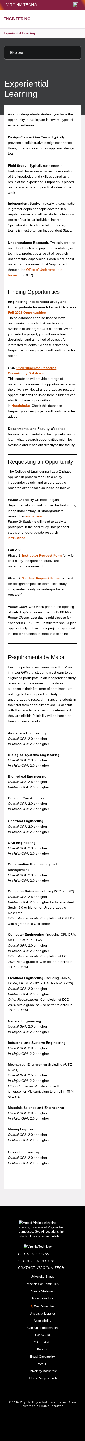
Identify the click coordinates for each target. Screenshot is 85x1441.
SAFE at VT (42, 1342)
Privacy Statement (42, 1291)
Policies (42, 1349)
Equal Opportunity (42, 1356)
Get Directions (35, 1254)
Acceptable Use (42, 1298)
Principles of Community (42, 1284)
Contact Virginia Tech (42, 1267)
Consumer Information (42, 1328)
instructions (34, 516)
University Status (42, 1276)
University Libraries (43, 1313)
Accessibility (42, 1321)
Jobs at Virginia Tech (42, 1378)
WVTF (42, 1364)
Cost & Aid (42, 1335)
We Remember (44, 1306)
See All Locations (38, 1261)
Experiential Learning (19, 33)
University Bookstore (42, 1371)
